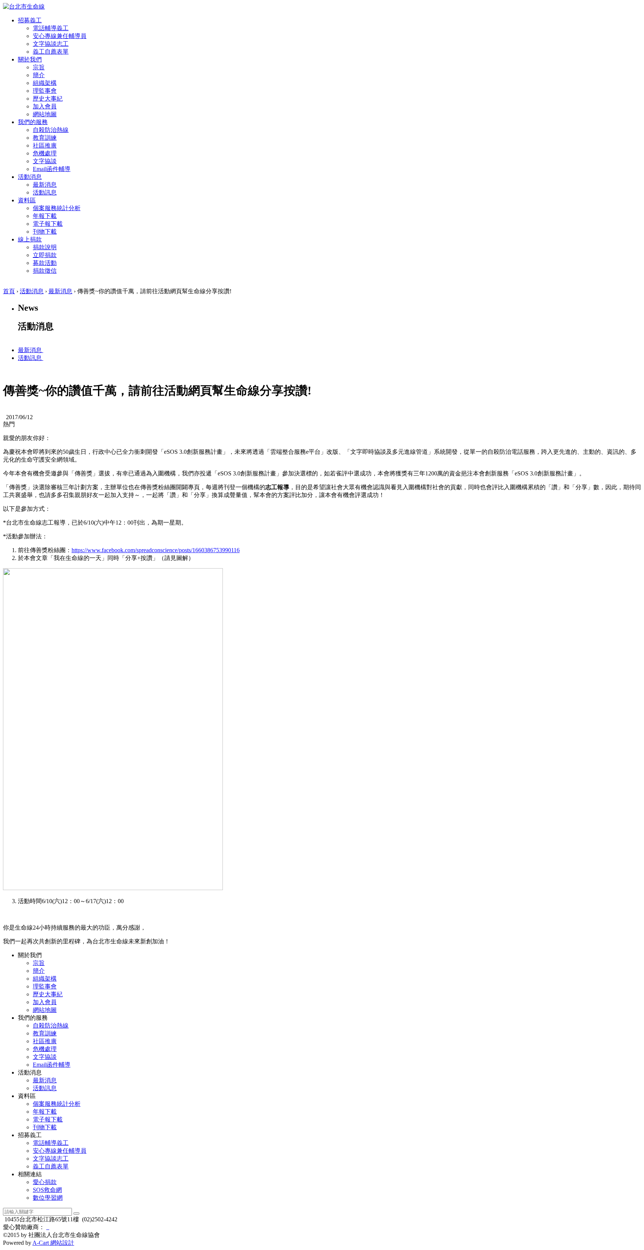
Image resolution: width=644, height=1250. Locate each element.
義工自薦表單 (51, 51)
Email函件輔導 (51, 169)
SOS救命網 (47, 1190)
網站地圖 (45, 114)
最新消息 (45, 184)
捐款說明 (45, 247)
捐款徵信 (45, 271)
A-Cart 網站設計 (53, 1243)
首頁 (9, 291)
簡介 (39, 75)
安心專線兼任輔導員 (59, 36)
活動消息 (32, 291)
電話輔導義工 (51, 28)
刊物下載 (45, 231)
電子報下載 (48, 224)
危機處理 (45, 153)
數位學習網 (48, 1197)
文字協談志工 (51, 44)
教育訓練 (45, 138)
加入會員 (45, 106)
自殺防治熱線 (51, 130)
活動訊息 (45, 192)
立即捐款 (45, 255)
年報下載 (45, 216)
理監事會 (45, 91)
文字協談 (45, 161)
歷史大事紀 (48, 98)
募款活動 (45, 263)
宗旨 (39, 67)
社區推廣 (45, 145)
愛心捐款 (45, 1182)
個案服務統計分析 (56, 208)
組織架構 (45, 83)
